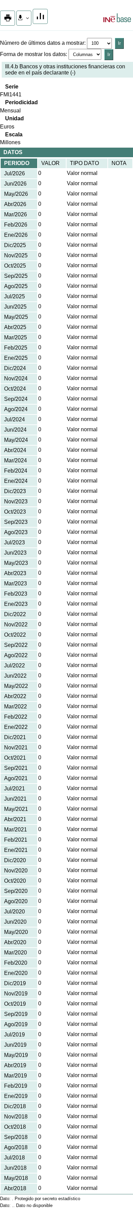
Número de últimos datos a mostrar (42, 43)
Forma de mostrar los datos (33, 54)
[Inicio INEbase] (117, 19)
